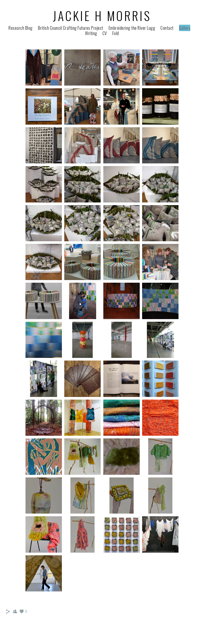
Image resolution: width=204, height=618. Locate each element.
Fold (115, 33)
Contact (167, 28)
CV (105, 33)
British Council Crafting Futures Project (70, 28)
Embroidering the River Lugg (132, 28)
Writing (91, 33)
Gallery (184, 28)
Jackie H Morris (102, 15)
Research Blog (20, 28)
